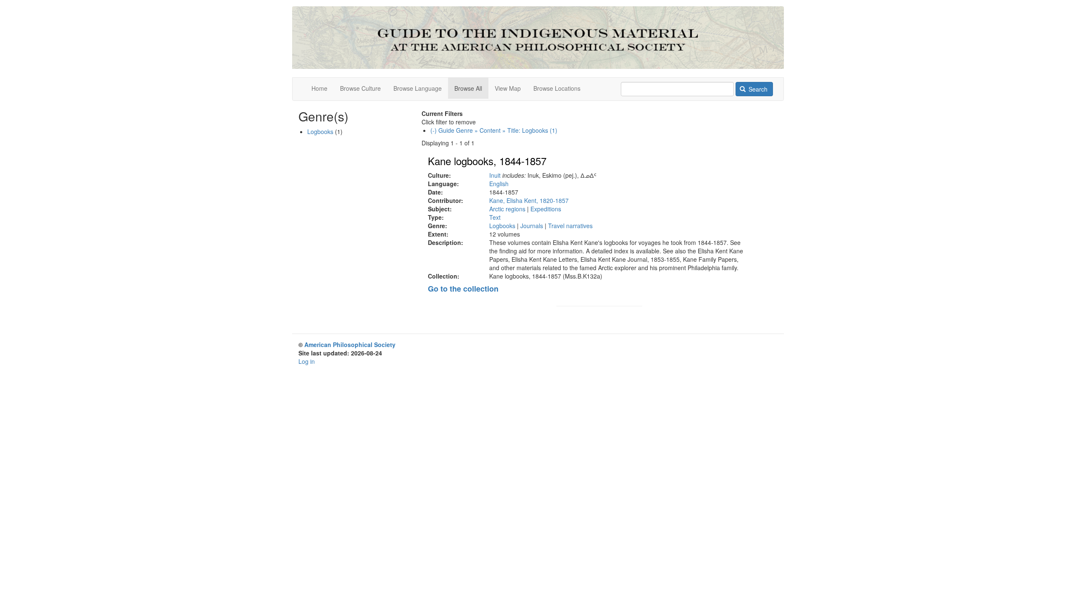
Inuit (495, 175)
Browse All (468, 88)
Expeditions (545, 209)
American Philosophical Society (350, 344)
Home (319, 88)
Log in (306, 361)
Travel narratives (570, 225)
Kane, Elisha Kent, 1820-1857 (529, 200)
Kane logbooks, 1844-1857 (487, 160)
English (499, 183)
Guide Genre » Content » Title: (493, 130)
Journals (531, 225)
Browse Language (417, 88)
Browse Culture (360, 88)
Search (757, 89)
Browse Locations (556, 88)
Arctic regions (507, 209)
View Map (508, 88)
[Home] (538, 37)
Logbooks (502, 225)
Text (495, 217)
